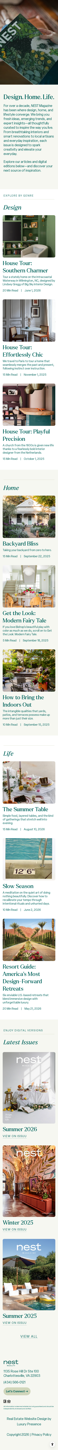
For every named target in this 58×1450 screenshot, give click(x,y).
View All (29, 1336)
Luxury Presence (29, 1424)
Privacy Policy (41, 1434)
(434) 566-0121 (14, 1382)
